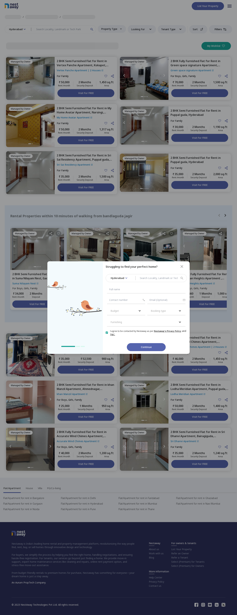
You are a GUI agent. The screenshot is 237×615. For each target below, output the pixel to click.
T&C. (112, 334)
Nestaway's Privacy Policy (167, 331)
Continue (146, 347)
